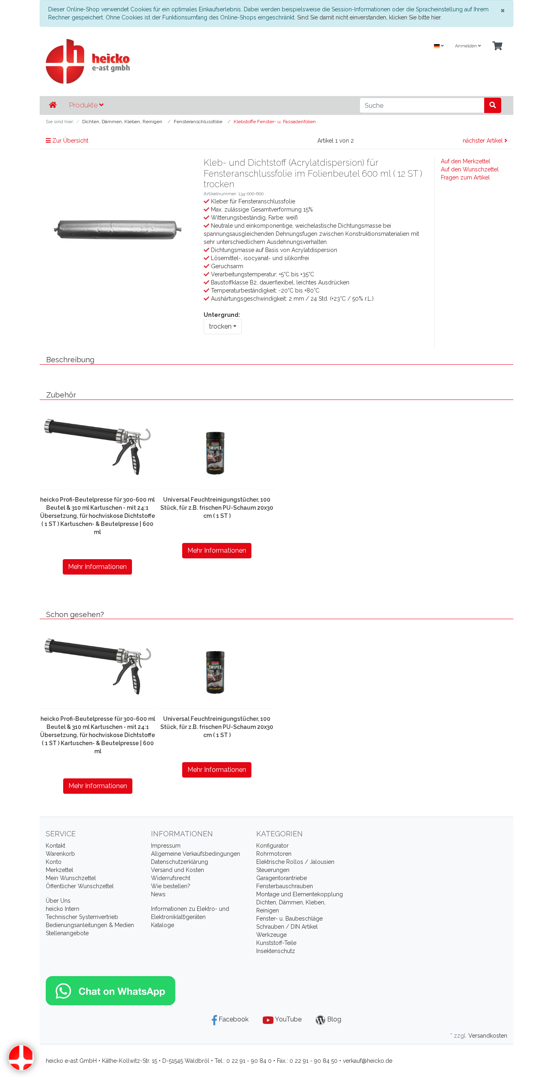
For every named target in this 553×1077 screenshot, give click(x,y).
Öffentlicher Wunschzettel (80, 886)
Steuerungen (272, 870)
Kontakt (55, 845)
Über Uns (58, 901)
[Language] (439, 46)
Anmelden (466, 46)
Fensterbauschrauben (284, 886)
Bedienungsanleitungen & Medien (90, 925)
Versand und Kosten (177, 870)
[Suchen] (492, 105)
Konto (54, 862)
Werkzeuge (271, 935)
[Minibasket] (497, 46)
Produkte (84, 105)
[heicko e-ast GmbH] (197, 61)
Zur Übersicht (69, 140)
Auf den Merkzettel (465, 161)
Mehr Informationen (97, 567)
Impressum (166, 845)
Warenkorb (60, 853)
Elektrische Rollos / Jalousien (295, 862)
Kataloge (162, 925)
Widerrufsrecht (170, 878)
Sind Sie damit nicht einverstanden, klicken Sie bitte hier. (369, 17)
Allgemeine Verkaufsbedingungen (195, 853)
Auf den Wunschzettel (470, 169)
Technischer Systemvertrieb (82, 917)
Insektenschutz (275, 951)
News (158, 894)
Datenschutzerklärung (179, 862)
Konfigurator (272, 845)
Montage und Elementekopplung (299, 894)
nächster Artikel (483, 140)
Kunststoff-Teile (276, 943)
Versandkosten (487, 1035)
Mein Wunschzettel (71, 878)
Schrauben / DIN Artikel (287, 926)
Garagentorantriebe (281, 878)
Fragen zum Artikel (465, 177)
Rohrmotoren (273, 853)
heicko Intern (62, 909)
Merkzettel (59, 870)
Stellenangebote (67, 933)
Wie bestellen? (170, 886)
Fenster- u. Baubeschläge (289, 918)
